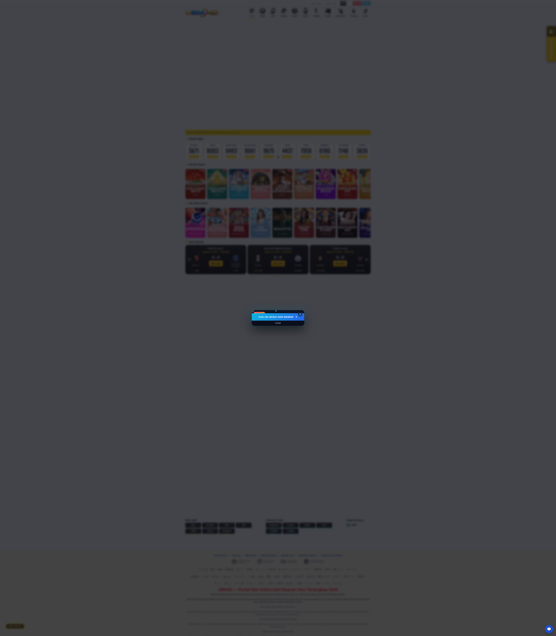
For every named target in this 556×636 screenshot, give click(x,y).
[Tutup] (300, 314)
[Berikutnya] (300, 311)
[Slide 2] (279, 310)
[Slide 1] (276, 310)
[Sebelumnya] (255, 311)
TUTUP (278, 323)
